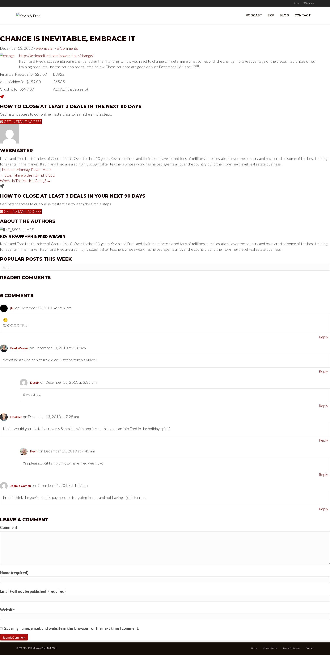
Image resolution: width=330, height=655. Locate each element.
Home (254, 648)
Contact (302, 15)
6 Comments (67, 48)
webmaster (45, 48)
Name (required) (14, 572)
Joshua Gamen (20, 485)
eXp (271, 15)
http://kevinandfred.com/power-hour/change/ (56, 55)
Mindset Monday (16, 169)
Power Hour (41, 169)
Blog (284, 15)
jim (12, 308)
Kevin (34, 451)
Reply (323, 337)
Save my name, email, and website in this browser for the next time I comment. (71, 628)
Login (296, 3)
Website (7, 609)
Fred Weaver (19, 348)
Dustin (35, 382)
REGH (53, 648)
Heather (16, 417)
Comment (8, 527)
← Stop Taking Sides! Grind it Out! (27, 175)
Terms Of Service (291, 648)
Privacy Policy (270, 648)
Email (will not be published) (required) (33, 591)
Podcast (254, 15)
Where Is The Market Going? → (25, 180)
